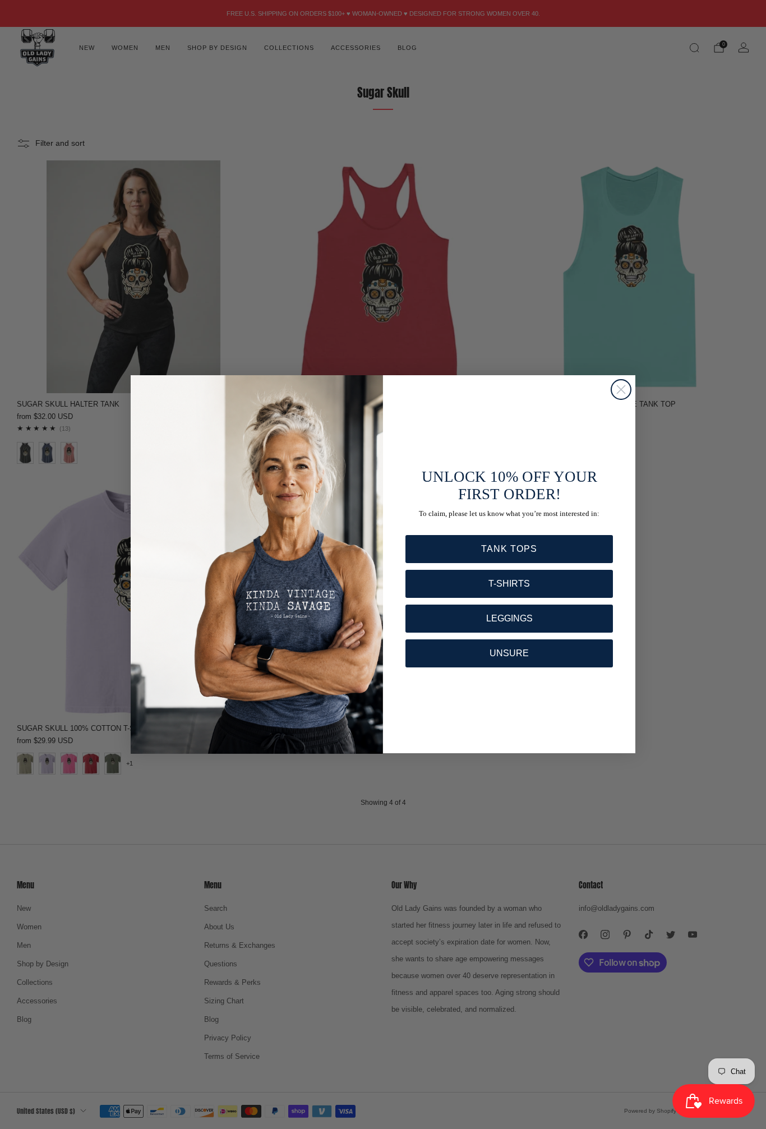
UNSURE (509, 653)
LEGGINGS (509, 618)
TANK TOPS (509, 549)
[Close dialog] (621, 389)
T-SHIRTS (509, 583)
